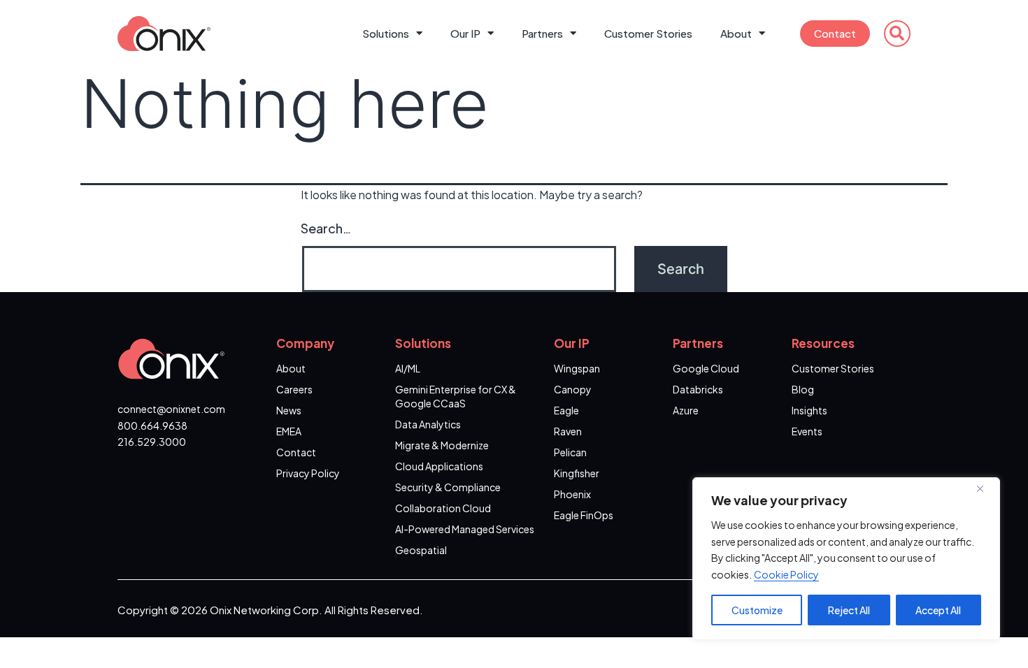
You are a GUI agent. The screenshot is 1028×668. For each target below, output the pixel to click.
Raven (568, 431)
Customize (757, 610)
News (288, 410)
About (736, 33)
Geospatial (421, 550)
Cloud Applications (439, 466)
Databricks (698, 389)
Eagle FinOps (583, 515)
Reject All (849, 610)
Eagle (566, 410)
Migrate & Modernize (442, 445)
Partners (542, 33)
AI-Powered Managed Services (464, 529)
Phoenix (572, 494)
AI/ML (407, 368)
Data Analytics (428, 424)
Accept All (938, 610)
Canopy (573, 389)
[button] (897, 33)
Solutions (385, 33)
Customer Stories (648, 33)
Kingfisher (576, 473)
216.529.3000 (151, 441)
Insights (809, 410)
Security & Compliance (448, 487)
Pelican (570, 452)
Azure (686, 410)
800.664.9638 (152, 425)
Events (807, 431)
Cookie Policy (786, 574)
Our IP (465, 33)
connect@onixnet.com (171, 408)
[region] (846, 558)
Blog (803, 389)
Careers (294, 389)
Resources (823, 343)
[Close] (985, 489)
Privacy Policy (308, 473)
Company (305, 343)
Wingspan (577, 368)
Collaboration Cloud (443, 508)
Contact (835, 33)
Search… (326, 228)
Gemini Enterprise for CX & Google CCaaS (455, 396)
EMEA (288, 431)
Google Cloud (706, 368)
